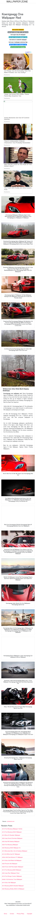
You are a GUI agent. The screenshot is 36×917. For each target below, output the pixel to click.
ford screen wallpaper (18, 29)
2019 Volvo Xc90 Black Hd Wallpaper (12, 860)
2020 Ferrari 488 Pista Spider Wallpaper (12, 867)
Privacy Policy (20, 913)
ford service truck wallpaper (18, 47)
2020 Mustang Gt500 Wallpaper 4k (11, 848)
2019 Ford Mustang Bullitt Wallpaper (11, 870)
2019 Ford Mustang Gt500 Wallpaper (12, 832)
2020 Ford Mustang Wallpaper (10, 844)
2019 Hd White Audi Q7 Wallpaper (11, 854)
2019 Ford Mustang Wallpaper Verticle (12, 829)
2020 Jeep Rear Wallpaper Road (10, 873)
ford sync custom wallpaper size (18, 44)
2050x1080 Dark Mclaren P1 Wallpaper (12, 857)
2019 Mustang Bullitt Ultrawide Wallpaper (13, 885)
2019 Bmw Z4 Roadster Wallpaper (11, 835)
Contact (12, 913)
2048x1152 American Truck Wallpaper (12, 879)
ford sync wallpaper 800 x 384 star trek (18, 32)
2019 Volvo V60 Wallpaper (9, 882)
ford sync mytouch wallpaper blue (18, 37)
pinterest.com (10, 821)
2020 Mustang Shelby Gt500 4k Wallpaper (13, 889)
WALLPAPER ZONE (17, 1)
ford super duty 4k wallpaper (18, 34)
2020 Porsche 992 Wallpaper (9, 863)
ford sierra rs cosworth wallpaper (18, 39)
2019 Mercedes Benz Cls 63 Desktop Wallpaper (14, 851)
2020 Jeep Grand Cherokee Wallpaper (12, 838)
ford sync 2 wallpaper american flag (18, 42)
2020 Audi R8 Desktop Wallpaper (11, 841)
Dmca (5, 913)
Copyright (29, 913)
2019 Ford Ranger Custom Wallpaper (12, 876)
